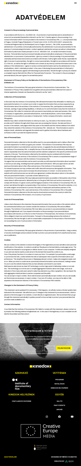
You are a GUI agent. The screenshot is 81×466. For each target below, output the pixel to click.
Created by (59, 461)
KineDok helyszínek (59, 388)
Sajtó (59, 401)
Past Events (59, 405)
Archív (60, 409)
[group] (26, 347)
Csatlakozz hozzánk (21, 401)
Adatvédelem (10, 457)
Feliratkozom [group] (64, 348)
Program (59, 379)
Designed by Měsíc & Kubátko (64, 457)
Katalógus (60, 384)
